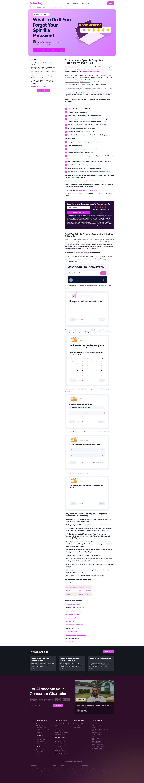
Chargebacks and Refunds (73, 604)
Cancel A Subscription (60, 730)
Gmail (87, 594)
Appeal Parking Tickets (79, 723)
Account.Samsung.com (71, 587)
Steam (87, 587)
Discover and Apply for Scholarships (60, 751)
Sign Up (110, 3)
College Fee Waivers (59, 748)
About (88, 3)
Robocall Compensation (42, 743)
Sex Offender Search (97, 748)
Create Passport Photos (97, 744)
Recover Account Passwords (41, 14)
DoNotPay (36, 3)
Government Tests (96, 732)
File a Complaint (77, 727)
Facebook (81, 587)
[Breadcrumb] (30, 7)
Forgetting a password (71, 67)
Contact (38, 755)
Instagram (88, 590)
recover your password (82, 252)
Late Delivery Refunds (60, 727)
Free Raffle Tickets (59, 743)
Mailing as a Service (96, 725)
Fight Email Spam (40, 739)
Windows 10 (68, 77)
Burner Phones (39, 723)
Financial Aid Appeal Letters (61, 753)
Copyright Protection (72, 642)
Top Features (75, 3)
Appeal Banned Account (73, 618)
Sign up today (57, 705)
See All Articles (109, 651)
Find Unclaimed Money (60, 745)
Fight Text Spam (40, 741)
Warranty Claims (40, 732)
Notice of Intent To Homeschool (99, 746)
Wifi (80, 590)
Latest (83, 3)
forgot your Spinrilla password (91, 71)
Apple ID (68, 594)
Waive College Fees (71, 631)
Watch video (81, 699)
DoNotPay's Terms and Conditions (92, 215)
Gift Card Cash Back (60, 741)
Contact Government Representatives (97, 742)
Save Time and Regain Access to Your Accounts (49, 50)
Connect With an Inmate (97, 723)
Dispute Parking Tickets (73, 614)
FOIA (93, 736)
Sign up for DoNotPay (78, 212)
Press (37, 753)
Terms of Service (40, 749)
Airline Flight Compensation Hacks (76, 635)
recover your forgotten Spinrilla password (77, 82)
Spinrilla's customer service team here (86, 190)
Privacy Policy (104, 215)
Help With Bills (70, 621)
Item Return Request (60, 728)
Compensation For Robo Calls (74, 624)
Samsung (77, 77)
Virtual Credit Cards (41, 727)
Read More (34, 668)
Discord (108, 75)
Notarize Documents (97, 734)
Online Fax (94, 727)
